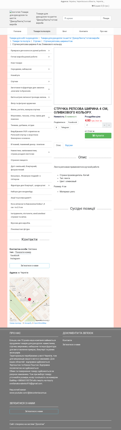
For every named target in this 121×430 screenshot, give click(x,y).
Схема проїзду (15, 323)
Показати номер (23, 252)
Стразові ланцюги (19, 160)
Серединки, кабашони (31, 70)
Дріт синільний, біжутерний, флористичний (24, 168)
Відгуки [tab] (69, 145)
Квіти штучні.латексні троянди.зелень (31, 98)
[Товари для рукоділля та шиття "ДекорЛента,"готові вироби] (29, 299)
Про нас (103, 31)
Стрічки (31, 82)
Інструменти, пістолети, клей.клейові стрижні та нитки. (28, 215)
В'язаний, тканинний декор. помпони (27, 144)
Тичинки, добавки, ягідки (22, 125)
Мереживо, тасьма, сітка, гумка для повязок (31, 118)
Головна (17, 31)
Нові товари (16, 63)
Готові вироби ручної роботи (31, 58)
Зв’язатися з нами (71, 344)
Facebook (72, 122)
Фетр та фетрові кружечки (23, 103)
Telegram (65, 127)
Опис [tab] (58, 145)
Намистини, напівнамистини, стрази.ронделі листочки (31, 152)
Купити (99, 135)
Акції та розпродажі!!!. (21, 198)
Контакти (83, 31)
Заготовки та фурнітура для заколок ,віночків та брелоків (31, 89)
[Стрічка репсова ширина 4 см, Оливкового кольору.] (82, 76)
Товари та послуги (41, 31)
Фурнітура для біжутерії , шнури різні (31, 186)
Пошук (106, 18)
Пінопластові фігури (20, 229)
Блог (65, 31)
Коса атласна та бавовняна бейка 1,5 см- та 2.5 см (28, 205)
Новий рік (15, 75)
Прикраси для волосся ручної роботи (31, 51)
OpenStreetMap (40, 323)
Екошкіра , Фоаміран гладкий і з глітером (26, 177)
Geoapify (27, 323)
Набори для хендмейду (21, 191)
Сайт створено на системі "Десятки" (27, 424)
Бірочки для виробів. (21, 223)
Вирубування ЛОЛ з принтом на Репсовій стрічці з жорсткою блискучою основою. (25, 134)
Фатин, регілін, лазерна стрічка (25, 109)
